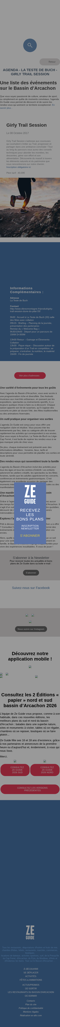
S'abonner (30, 535)
